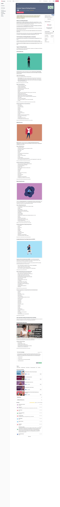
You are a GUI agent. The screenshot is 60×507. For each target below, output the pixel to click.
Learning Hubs (3, 13)
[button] (52, 4)
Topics (2, 14)
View (40, 379)
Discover (3, 5)
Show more (29, 436)
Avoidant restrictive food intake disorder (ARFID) (24, 359)
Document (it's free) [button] (20, 12)
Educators (2, 12)
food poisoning (35, 265)
